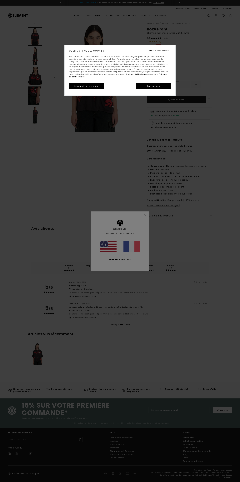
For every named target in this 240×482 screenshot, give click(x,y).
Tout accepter (154, 86)
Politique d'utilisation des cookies (141, 74)
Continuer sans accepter (158, 51)
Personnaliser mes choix (86, 86)
